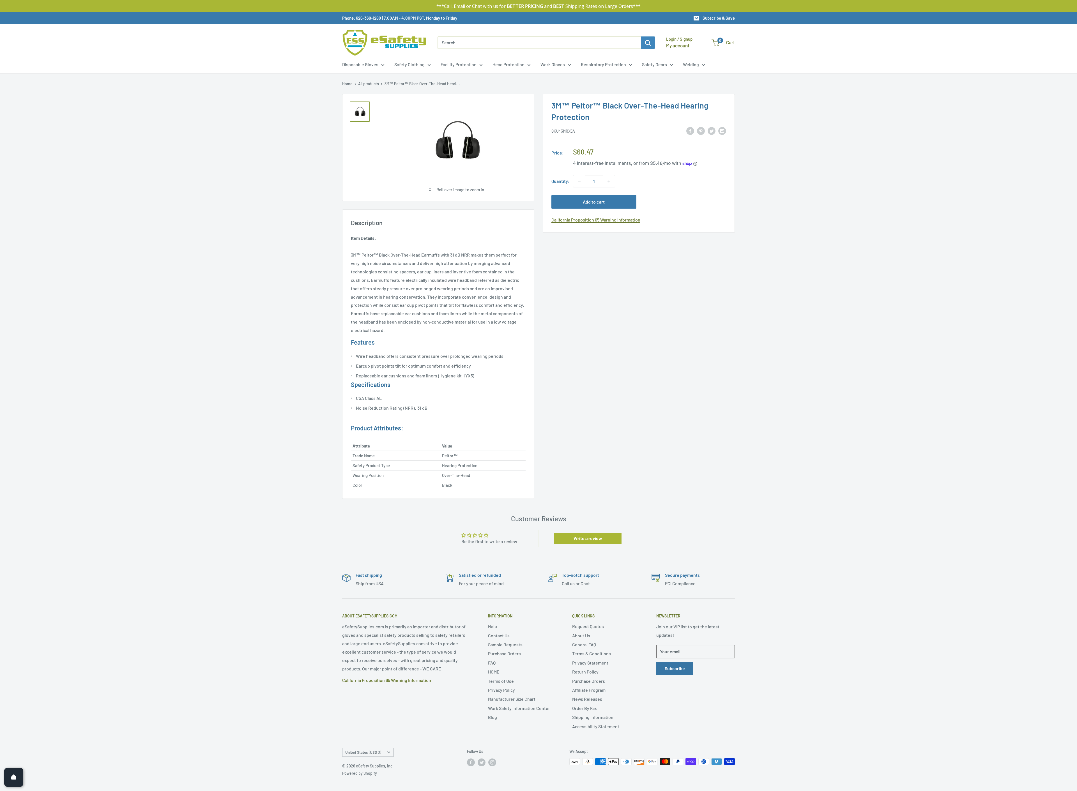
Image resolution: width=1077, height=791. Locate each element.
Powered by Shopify (359, 773)
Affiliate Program (589, 690)
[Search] (648, 42)
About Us (581, 635)
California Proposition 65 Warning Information (595, 219)
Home (347, 83)
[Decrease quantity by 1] (579, 181)
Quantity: (560, 181)
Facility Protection (459, 64)
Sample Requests (505, 644)
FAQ (492, 662)
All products (368, 83)
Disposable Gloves (360, 64)
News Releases (587, 699)
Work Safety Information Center (519, 708)
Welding (691, 64)
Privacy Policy (501, 690)
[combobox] (539, 42)
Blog (492, 717)
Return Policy (585, 671)
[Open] (13, 777)
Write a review (588, 538)
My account (677, 45)
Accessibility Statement (595, 726)
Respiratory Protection (603, 64)
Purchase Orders (504, 653)
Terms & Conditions (591, 653)
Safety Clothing (409, 64)
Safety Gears (654, 64)
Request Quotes (588, 626)
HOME (494, 671)
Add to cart (594, 201)
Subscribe (675, 668)
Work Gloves (552, 64)
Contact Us (499, 635)
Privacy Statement (590, 662)
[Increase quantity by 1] (609, 181)
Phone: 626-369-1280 (361, 17)
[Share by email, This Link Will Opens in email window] (722, 130)
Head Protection (508, 64)
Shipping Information (592, 717)
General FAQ (584, 644)
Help (492, 626)
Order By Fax (584, 708)
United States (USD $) (363, 752)
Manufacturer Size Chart (511, 699)
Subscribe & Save (719, 17)
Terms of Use (501, 681)
